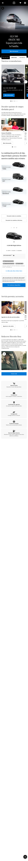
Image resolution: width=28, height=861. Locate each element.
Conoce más (14, 373)
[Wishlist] (20, 3)
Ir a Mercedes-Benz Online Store (14, 271)
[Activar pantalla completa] (23, 365)
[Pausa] (2, 8)
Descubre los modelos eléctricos (14, 220)
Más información (14, 51)
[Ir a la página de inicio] (14, 2)
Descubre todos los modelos (14, 216)
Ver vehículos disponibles (14, 285)
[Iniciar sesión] (25, 2)
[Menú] (2, 3)
